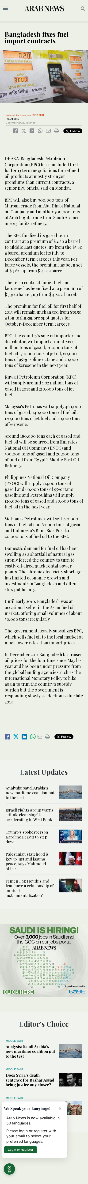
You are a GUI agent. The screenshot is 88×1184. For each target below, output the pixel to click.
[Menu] (5, 8)
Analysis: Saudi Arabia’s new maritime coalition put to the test (30, 792)
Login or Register (20, 1149)
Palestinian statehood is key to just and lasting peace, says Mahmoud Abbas (27, 861)
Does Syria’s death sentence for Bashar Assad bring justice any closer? (30, 1079)
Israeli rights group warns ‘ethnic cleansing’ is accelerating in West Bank (30, 814)
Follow (74, 131)
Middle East (14, 1040)
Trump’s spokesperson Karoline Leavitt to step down (27, 836)
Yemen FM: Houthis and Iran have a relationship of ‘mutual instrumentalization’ (30, 888)
